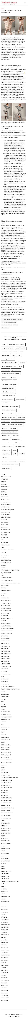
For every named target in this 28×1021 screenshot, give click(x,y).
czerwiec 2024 (5, 965)
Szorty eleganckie (6, 843)
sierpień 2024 (4, 960)
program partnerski (6, 717)
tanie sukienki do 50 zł (7, 446)
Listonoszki (4, 671)
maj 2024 (3, 967)
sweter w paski (5, 442)
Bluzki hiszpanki (5, 499)
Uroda (3, 883)
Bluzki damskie (5, 497)
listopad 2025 (4, 922)
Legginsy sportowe (6, 666)
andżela (15, 351)
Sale (2, 724)
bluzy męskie (4, 527)
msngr (3, 424)
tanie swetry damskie (19, 446)
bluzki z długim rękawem (7, 509)
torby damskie (5, 858)
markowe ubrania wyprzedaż (8, 417)
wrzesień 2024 (5, 957)
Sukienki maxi (4, 790)
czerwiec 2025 (5, 934)
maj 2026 (3, 907)
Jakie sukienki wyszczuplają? (8, 395)
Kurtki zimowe (5, 661)
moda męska (4, 681)
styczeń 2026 (4, 917)
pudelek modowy (5, 719)
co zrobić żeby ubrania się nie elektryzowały (12, 319)
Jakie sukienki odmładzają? (8, 391)
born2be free (4, 537)
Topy (2, 856)
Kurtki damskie (5, 643)
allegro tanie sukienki (20, 348)
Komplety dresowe (6, 625)
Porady (2, 8)
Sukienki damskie (5, 775)
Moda (2, 676)
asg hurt (22, 351)
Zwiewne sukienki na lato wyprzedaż (10, 464)
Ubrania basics (5, 873)
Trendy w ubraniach (6, 871)
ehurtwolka (22, 362)
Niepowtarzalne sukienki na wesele (10, 689)
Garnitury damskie (6, 572)
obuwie (3, 691)
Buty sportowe (5, 545)
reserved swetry (5, 435)
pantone (3, 699)
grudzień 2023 (5, 980)
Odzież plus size (5, 696)
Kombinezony (4, 615)
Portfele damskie (5, 714)
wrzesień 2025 (5, 927)
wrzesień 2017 (5, 998)
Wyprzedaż (4, 888)
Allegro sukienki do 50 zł (7, 348)
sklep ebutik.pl (5, 327)
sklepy (2, 732)
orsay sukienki (13, 428)
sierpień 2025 (4, 929)
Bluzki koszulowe (5, 502)
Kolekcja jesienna (5, 600)
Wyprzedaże (4, 891)
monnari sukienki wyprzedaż (18, 421)
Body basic (4, 534)
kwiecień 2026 (4, 909)
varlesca (14, 450)
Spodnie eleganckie (6, 752)
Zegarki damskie (5, 901)
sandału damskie (5, 727)
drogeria (3, 557)
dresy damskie (5, 555)
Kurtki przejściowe (6, 653)
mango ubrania (5, 402)
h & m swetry (13, 377)
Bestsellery (4, 484)
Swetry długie (5, 825)
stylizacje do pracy (16, 439)
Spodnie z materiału (6, 762)
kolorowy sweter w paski (7, 399)
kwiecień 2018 (4, 990)
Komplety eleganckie (6, 631)
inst (15, 380)
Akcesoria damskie (6, 476)
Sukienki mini (4, 795)
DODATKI (3, 552)
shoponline (4, 729)
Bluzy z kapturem (5, 532)
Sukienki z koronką (6, 815)
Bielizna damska (5, 486)
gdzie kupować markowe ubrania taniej (10, 373)
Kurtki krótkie (5, 648)
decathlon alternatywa (7, 550)
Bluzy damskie (5, 524)
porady (15, 325)
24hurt (3, 344)
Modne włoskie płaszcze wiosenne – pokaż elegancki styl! (15, 336)
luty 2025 (3, 945)
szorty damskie (5, 840)
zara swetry (4, 457)
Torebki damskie (5, 861)
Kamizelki (3, 588)
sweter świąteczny (16, 442)
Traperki (3, 863)
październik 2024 (5, 955)
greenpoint (4, 377)
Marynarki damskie (6, 674)
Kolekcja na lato (5, 605)
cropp (2, 547)
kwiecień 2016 (4, 1000)
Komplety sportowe (6, 633)
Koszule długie (5, 641)
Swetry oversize (5, 830)
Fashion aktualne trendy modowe (10, 570)
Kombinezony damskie (7, 618)
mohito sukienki (21, 417)
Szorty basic (4, 838)
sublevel (3, 767)
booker (13, 355)
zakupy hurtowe (5, 896)
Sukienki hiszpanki (5, 785)
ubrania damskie (6, 450)
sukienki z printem (6, 818)
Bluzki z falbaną (5, 512)
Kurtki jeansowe (5, 646)
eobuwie (3, 565)
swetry (3, 820)
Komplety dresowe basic (7, 628)
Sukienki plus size (5, 805)
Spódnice (3, 734)
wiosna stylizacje (6, 453)
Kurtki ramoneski (5, 658)
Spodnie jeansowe (6, 754)
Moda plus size (5, 684)
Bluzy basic (4, 519)
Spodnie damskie (5, 747)
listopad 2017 (4, 995)
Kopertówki (4, 636)
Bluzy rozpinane (5, 529)
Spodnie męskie (5, 757)
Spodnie (3, 742)
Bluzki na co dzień (6, 504)
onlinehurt (4, 428)
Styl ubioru (4, 765)
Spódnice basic (5, 737)
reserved (3, 722)
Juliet (10, 1016)
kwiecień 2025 (4, 940)
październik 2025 (5, 924)
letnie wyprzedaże (20, 399)
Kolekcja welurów (6, 608)
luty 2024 (3, 975)
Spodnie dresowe (5, 749)
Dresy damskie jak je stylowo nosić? (14, 339)
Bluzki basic (4, 494)
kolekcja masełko (6, 603)
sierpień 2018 (4, 985)
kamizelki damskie (6, 590)
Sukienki (3, 770)
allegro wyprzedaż (6, 351)
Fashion (3, 567)
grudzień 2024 (5, 950)
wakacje (3, 886)
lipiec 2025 (4, 932)
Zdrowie (3, 899)
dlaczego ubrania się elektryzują (9, 322)
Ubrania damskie (5, 876)
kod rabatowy (5, 598)
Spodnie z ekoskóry (6, 760)
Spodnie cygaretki (6, 744)
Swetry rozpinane (6, 833)
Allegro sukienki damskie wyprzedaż (16, 344)
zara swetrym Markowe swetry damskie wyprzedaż (13, 461)
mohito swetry (5, 421)
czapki (5, 161)
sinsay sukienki (16, 435)
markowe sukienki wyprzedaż (8, 410)
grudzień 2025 (5, 919)
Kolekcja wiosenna (6, 610)
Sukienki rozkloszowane (7, 808)
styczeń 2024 (4, 977)
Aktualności (4, 479)
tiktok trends (5, 853)
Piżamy (3, 704)
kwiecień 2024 (4, 970)
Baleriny (3, 481)
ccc (19, 355)
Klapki (2, 595)
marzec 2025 (4, 942)
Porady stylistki (5, 711)
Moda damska (5, 679)
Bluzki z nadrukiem (6, 517)
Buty (2, 540)
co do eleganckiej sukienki (8, 359)
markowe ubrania (21, 413)
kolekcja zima (5, 613)
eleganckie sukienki (6, 562)
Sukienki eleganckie (6, 782)
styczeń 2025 (4, 947)
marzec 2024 (4, 972)
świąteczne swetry (6, 468)
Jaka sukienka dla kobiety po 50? (9, 384)
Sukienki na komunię (6, 800)
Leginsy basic (4, 668)
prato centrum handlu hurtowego (9, 432)
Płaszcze (3, 706)
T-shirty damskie (5, 848)
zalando (14, 453)
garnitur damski (5, 370)
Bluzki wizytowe (5, 507)
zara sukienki (22, 453)
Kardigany (4, 593)
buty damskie (4, 542)
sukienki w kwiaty (5, 810)
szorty (3, 835)
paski (2, 701)
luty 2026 (3, 914)
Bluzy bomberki (5, 522)
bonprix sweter (5, 355)
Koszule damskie (5, 638)
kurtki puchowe (5, 656)
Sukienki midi (4, 792)
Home (2, 575)
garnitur (20, 366)
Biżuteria (3, 491)
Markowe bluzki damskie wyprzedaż (10, 406)
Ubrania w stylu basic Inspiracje (9, 881)
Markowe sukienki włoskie (8, 413)
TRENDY (3, 866)
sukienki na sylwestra (7, 803)
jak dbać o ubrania (6, 325)
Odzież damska (5, 694)
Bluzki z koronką (5, 514)
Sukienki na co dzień (6, 797)
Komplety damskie (6, 623)
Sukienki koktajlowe (6, 787)
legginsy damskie (5, 663)
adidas (3, 474)
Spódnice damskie (5, 739)
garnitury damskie (16, 370)
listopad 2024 (4, 952)
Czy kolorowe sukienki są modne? (9, 362)
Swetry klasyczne (5, 828)
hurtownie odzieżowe (7, 580)
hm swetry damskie (6, 380)
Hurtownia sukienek (6, 577)
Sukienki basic (4, 772)
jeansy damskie (5, 585)
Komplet (3, 620)
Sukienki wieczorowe (6, 813)
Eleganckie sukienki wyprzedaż (9, 366)
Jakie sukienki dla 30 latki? (8, 388)
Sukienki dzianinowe (6, 780)
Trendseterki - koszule (8, 2)
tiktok (3, 851)
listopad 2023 (4, 983)
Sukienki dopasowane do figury (9, 777)
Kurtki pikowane (5, 651)
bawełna (3, 250)
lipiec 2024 (4, 962)
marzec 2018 (4, 993)
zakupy (3, 894)
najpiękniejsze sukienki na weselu (15, 424)
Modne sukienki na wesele (7, 686)
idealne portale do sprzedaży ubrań (10, 583)
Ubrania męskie (5, 878)
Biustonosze (4, 489)
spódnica (13, 97)
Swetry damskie (5, 823)
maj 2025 (3, 937)
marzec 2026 (4, 912)
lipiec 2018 (4, 988)
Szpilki (2, 846)
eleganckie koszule (6, 560)
